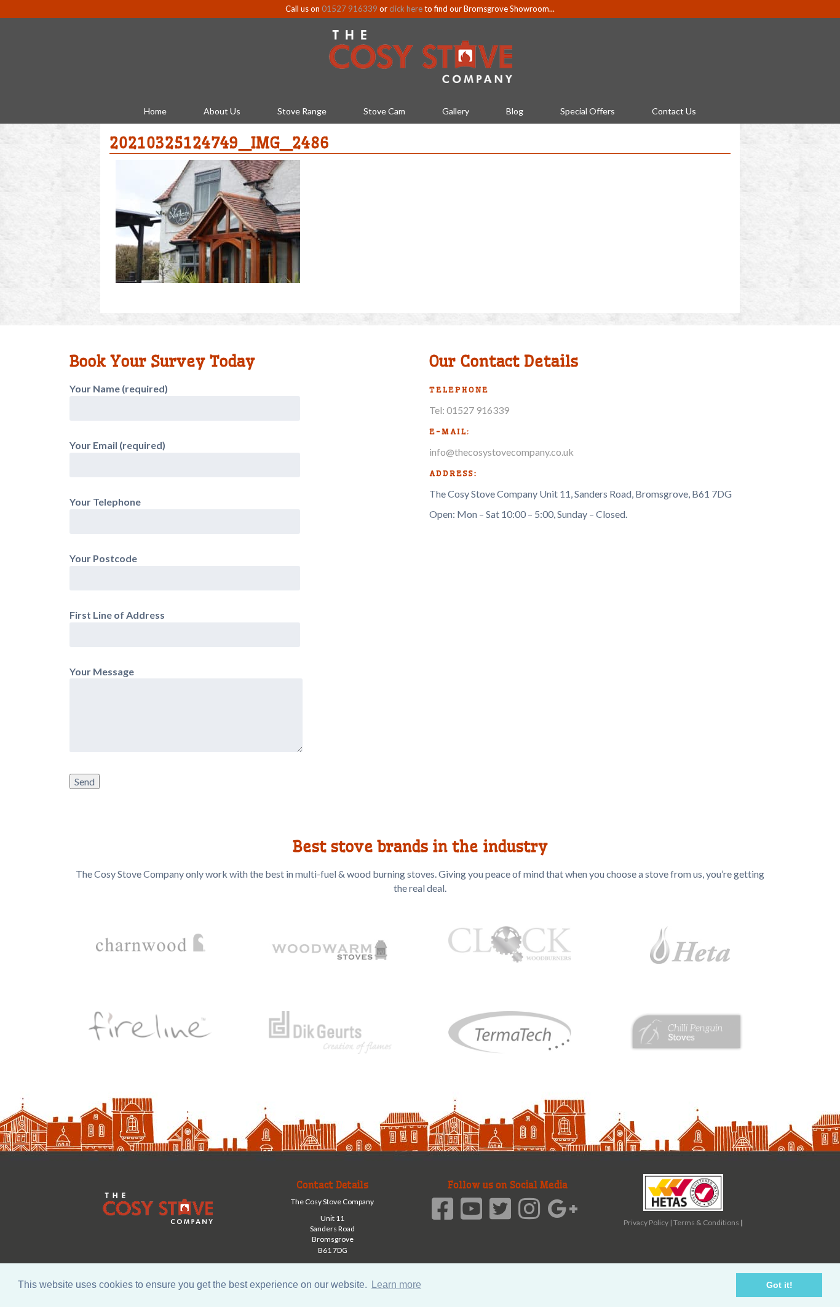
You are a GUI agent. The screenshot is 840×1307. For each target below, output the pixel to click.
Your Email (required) (117, 445)
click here (405, 9)
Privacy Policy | (648, 1222)
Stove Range (302, 111)
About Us (222, 111)
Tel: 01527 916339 (469, 410)
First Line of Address (117, 615)
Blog (514, 111)
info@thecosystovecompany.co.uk (501, 452)
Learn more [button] (396, 1284)
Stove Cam (384, 111)
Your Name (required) (118, 388)
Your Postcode (103, 558)
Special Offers (587, 111)
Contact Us (674, 111)
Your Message (101, 671)
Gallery (455, 111)
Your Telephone (105, 501)
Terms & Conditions (706, 1222)
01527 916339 (350, 9)
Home (155, 111)
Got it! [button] (779, 1285)
